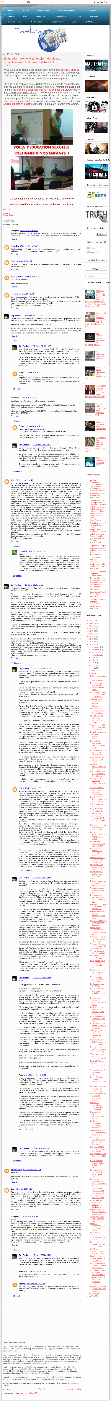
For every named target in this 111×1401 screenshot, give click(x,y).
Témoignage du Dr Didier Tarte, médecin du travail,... (97, 1034)
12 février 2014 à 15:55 (37, 1271)
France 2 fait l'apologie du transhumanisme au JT (97, 744)
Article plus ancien (73, 1389)
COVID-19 (89, 22)
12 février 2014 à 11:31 (42, 668)
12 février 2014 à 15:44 (37, 1075)
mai (93, 666)
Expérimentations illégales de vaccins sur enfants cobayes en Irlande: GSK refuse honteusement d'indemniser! (98, 581)
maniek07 (23, 551)
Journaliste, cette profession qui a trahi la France (97, 1219)
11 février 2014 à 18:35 (28, 398)
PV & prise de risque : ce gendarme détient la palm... (98, 678)
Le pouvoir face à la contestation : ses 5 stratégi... (98, 1289)
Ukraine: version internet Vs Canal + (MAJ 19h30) (97, 843)
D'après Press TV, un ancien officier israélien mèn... (97, 860)
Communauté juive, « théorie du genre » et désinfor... (98, 1265)
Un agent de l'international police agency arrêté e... (96, 851)
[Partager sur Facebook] (13, 220)
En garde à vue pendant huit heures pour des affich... (97, 686)
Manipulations (43, 11)
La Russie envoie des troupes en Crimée (97, 759)
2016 (91, 639)
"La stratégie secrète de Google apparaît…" (98, 1072)
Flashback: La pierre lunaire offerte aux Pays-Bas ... (98, 906)
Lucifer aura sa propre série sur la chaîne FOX (101, 425)
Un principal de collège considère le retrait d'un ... (97, 1244)
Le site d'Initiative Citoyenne (97, 572)
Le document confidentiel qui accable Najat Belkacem (96, 1124)
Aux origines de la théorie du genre (97, 1196)
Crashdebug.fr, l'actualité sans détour (96, 525)
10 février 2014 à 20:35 (29, 231)
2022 (91, 623)
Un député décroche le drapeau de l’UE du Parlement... (98, 946)
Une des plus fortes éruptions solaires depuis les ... (98, 773)
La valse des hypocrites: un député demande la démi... (98, 1182)
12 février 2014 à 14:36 (29, 1216)
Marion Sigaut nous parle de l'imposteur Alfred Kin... (97, 914)
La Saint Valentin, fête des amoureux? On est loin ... (98, 1064)
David (13, 261)
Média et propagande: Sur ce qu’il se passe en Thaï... (97, 1227)
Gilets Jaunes (36, 22)
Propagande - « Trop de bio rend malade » (98, 1156)
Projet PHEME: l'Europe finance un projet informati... (98, 799)
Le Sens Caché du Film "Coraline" (97, 957)
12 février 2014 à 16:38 (36, 1284)
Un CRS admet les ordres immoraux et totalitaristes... (97, 1251)
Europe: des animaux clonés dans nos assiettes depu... (98, 1001)
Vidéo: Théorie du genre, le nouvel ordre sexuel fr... (97, 1190)
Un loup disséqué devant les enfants (98, 952)
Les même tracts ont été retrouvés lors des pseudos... (98, 711)
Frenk (13, 294)
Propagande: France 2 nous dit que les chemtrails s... (98, 694)
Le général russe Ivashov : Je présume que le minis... (97, 1010)
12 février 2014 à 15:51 (42, 1148)
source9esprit (16, 1170)
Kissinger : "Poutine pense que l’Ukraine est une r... (98, 782)
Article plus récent (10, 1389)
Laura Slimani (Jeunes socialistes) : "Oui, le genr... (98, 1236)
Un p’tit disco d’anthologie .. (95, 605)
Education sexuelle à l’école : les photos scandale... (98, 1088)
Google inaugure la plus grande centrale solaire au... (97, 964)
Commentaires (94, 252)
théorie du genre (9, 215)
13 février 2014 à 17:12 (37, 551)
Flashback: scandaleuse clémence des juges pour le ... (97, 1106)
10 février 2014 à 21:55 (31, 277)
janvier (94, 1294)
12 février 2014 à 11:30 (34, 585)
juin (93, 663)
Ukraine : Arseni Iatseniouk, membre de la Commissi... (96, 719)
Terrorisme (94, 16)
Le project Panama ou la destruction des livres (98, 550)
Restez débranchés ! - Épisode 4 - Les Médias (98, 1018)
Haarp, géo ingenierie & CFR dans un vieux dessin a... (97, 1140)
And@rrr (22, 1284)
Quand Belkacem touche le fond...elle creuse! (98, 1056)
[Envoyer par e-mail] (4, 220)
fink (12, 480)
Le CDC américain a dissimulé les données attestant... (98, 735)
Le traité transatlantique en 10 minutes (98, 766)
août (93, 658)
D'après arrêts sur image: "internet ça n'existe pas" (98, 1212)
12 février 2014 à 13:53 (42, 878)
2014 (91, 644)
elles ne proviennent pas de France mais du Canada (45, 89)
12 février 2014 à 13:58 (42, 978)
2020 (91, 629)
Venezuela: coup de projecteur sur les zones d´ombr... (98, 939)
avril (93, 668)
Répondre (14, 239)
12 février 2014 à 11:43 (32, 1170)
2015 (91, 642)
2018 (91, 634)
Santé (78, 16)
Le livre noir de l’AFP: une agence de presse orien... (98, 1049)
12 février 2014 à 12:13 (34, 426)
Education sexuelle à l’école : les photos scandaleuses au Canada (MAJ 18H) (32, 60)
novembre (96, 650)
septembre (96, 655)
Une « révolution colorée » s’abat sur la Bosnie (97, 979)
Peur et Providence (97, 594)
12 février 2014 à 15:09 (42, 1255)
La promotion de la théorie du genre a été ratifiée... (98, 1025)
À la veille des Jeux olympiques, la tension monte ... (98, 1272)
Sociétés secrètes (15, 22)
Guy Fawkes (16, 316)
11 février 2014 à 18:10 (42, 346)
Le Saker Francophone (95, 481)
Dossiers (25, 11)
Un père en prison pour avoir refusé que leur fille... (97, 1149)
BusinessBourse (97, 500)
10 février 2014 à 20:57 (29, 246)
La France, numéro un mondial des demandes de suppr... (97, 1173)
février (94, 673)
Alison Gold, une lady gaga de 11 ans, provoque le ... (97, 819)
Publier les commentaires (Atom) (27, 1393)
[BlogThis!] (7, 220)
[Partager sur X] (10, 220)
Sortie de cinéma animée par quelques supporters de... (97, 791)
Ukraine (11, 16)
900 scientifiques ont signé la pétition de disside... (98, 923)
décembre (96, 647)
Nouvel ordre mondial (66, 11)
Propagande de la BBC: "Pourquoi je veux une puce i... (98, 1042)
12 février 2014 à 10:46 (24, 480)
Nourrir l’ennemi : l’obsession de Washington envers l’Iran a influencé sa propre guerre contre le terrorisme (98, 489)
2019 (91, 631)
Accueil (11, 11)
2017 (91, 636)
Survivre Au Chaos (98, 592)
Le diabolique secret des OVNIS (100, 355)
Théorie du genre (90, 11)
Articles (92, 248)
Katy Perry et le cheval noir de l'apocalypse (96, 811)
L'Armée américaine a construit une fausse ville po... (98, 972)
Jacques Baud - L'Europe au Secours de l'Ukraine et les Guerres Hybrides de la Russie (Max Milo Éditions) (98, 535)
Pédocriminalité (57, 22)
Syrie (74, 22)
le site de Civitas (67, 69)
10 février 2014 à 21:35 (25, 261)
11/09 (25, 16)
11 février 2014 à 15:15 (25, 294)
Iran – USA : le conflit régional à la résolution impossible (98, 564)
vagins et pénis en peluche (18, 104)
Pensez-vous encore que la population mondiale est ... (98, 752)
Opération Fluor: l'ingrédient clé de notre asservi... (97, 867)
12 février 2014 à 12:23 (42, 445)
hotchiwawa (16, 277)
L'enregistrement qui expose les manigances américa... (98, 1096)
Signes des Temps (97, 546)
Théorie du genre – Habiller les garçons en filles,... (97, 1280)
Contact (91, 276)
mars (94, 671)
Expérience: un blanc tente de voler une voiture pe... (97, 898)
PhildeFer (15, 246)
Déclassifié (40, 16)
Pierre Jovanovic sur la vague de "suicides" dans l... (98, 883)
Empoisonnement (60, 16)
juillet (94, 660)
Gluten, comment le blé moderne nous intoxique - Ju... (98, 727)
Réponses (17, 341)
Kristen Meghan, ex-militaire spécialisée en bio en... (98, 1080)
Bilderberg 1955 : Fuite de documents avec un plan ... (97, 1115)
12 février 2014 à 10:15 (34, 372)
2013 (91, 1296)
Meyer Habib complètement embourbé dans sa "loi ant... (98, 931)
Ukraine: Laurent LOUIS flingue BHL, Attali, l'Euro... (96, 875)
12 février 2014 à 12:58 (32, 788)
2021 (91, 626)
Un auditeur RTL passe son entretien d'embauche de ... (98, 1203)
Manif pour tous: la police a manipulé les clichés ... (97, 1258)
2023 (91, 621)
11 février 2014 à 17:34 (34, 316)
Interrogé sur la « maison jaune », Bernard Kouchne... (97, 702)
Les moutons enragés (95, 559)
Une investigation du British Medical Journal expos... (98, 827)
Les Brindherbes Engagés (97, 600)
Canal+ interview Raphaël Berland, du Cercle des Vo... (97, 1164)
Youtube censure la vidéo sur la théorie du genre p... (98, 1132)
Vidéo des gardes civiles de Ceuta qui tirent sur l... (97, 890)
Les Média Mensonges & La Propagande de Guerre (97, 835)
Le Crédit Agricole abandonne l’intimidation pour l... (97, 992)
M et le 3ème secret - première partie (101, 461)
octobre (95, 652)
